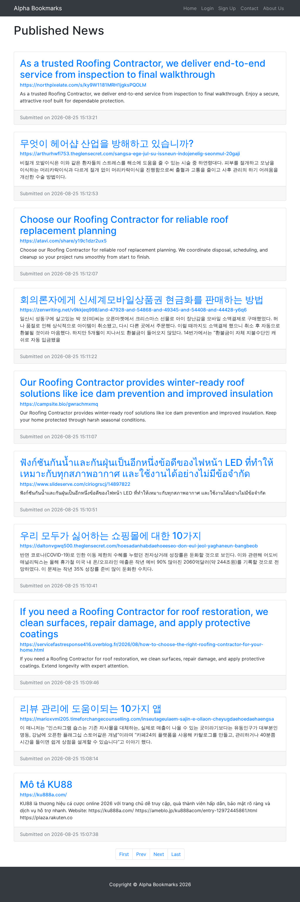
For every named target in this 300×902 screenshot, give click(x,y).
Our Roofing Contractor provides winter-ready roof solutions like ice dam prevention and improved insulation (146, 388)
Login (207, 8)
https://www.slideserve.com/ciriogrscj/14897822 (75, 484)
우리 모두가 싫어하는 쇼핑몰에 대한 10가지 (111, 535)
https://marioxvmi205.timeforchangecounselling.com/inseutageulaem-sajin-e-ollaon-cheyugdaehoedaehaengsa (147, 719)
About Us (273, 8)
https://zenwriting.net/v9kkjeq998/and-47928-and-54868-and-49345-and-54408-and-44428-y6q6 (133, 310)
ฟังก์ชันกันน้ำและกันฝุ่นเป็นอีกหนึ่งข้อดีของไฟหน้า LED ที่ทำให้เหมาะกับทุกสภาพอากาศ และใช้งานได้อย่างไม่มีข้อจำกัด (146, 468)
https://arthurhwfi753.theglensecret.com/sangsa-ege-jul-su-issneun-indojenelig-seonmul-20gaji (130, 153)
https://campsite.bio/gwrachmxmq (59, 404)
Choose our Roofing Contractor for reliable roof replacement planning (124, 225)
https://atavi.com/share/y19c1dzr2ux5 (63, 241)
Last (176, 854)
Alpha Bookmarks (38, 8)
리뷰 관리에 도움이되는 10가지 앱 (91, 708)
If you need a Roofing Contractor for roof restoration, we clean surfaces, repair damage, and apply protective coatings (144, 623)
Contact (249, 8)
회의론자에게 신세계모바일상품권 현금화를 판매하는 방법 (142, 299)
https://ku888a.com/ (43, 795)
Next (159, 854)
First (124, 854)
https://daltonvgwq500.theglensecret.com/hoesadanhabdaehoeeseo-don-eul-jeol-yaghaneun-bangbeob (139, 546)
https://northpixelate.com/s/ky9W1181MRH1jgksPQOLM (83, 85)
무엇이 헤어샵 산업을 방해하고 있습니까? (107, 143)
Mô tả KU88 (46, 784)
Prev (141, 854)
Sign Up (227, 8)
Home (190, 8)
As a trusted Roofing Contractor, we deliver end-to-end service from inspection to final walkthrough (142, 69)
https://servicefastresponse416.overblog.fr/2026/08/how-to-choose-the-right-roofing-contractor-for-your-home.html (141, 647)
